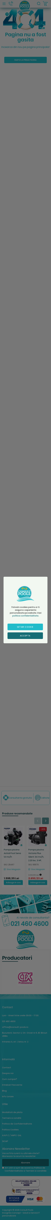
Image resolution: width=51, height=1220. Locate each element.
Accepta (25, 635)
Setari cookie (25, 626)
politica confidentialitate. (25, 615)
